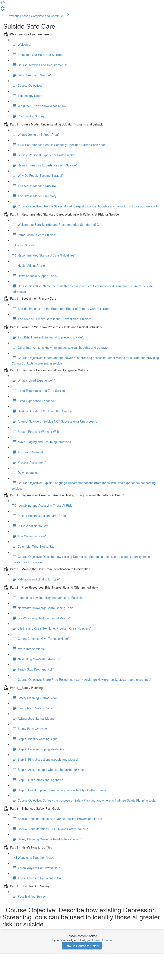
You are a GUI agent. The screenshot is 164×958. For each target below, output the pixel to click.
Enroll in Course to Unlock (82, 946)
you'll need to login (99, 940)
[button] (2, 4)
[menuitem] (2, 10)
